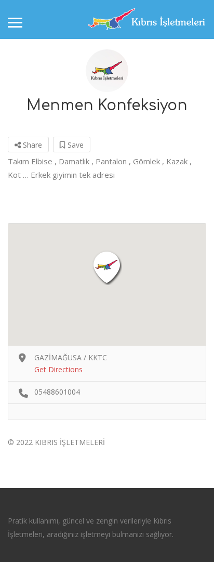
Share (31, 145)
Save (74, 145)
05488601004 (57, 392)
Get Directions (58, 369)
